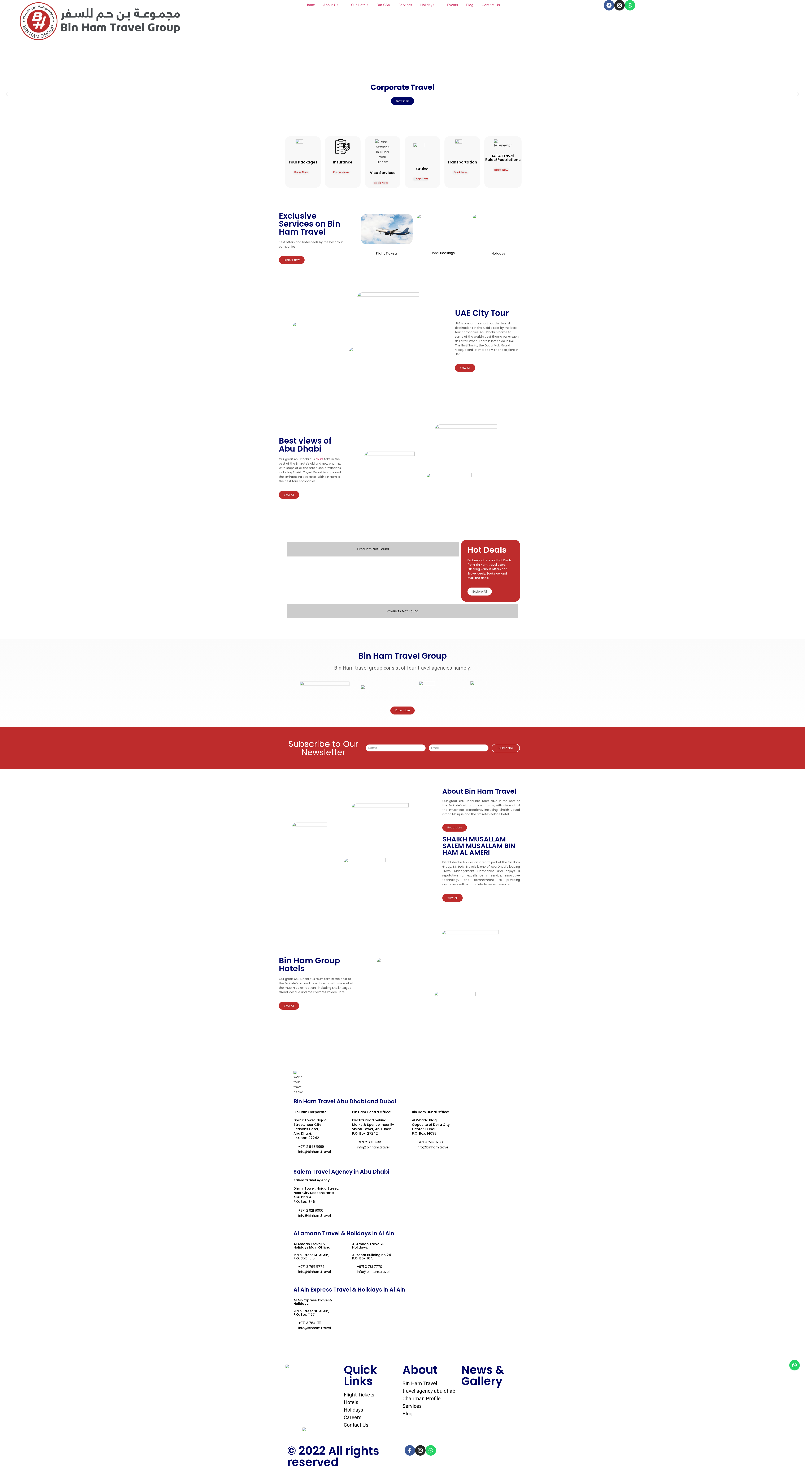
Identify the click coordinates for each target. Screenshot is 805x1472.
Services (405, 5)
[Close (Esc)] (800, 4)
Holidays (427, 5)
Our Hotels (359, 5)
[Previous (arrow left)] (7, 736)
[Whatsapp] (794, 1365)
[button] (6, 94)
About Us (330, 5)
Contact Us (491, 5)
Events (452, 5)
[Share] (791, 4)
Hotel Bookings (442, 253)
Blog (469, 5)
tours (319, 459)
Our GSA (383, 5)
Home (310, 5)
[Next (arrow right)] (797, 736)
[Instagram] (420, 1450)
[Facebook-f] (410, 1450)
